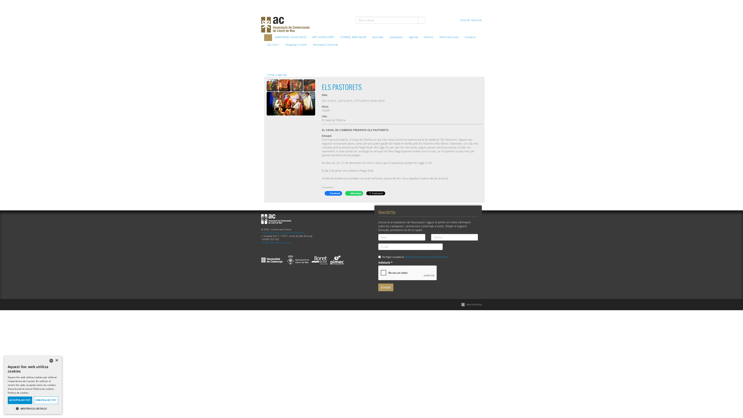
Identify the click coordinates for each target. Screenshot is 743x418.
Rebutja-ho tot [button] (46, 400)
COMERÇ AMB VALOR (353, 37)
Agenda (413, 37)
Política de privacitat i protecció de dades (282, 232)
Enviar (386, 287)
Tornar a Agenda (276, 75)
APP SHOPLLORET (323, 37)
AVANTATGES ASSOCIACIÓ (290, 37)
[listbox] (51, 361)
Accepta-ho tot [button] (20, 400)
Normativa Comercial (325, 44)
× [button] (56, 360)
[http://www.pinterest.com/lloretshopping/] (457, 6)
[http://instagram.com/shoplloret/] (477, 6)
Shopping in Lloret (296, 44)
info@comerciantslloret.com (276, 242)
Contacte (470, 37)
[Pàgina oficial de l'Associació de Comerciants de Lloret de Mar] (268, 37)
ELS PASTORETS (342, 87)
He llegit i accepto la (415, 256)
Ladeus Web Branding (474, 304)
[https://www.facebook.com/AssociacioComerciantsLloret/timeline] (437, 6)
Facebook (335, 193)
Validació (385, 262)
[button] (33, 408)
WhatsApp (355, 193)
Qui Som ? (273, 44)
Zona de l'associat (470, 20)
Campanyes (396, 37)
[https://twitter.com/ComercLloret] (447, 6)
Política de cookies (18, 392)
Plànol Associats (449, 37)
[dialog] (33, 385)
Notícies (429, 37)
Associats (377, 37)
